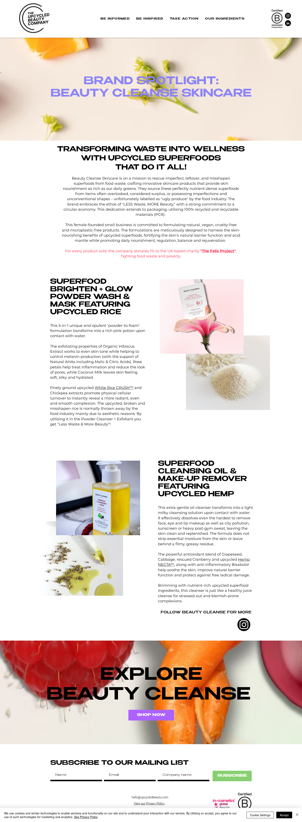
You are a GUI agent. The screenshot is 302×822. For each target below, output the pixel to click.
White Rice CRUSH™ (114, 387)
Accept (284, 815)
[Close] (297, 815)
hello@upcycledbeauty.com (150, 797)
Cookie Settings (260, 815)
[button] (115, 19)
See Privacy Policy (86, 817)
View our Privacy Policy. (149, 803)
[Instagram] (288, 16)
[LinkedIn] (288, 23)
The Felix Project (218, 251)
